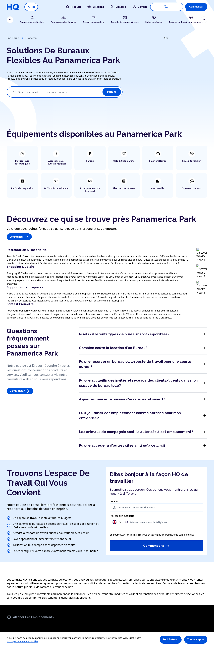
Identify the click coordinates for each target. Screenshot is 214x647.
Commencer (196, 6)
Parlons (111, 92)
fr (31, 7)
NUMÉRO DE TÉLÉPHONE (122, 516)
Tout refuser (171, 639)
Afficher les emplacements (30, 617)
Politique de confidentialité (179, 534)
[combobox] (119, 522)
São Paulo (13, 38)
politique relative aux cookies (22, 641)
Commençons (156, 545)
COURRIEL (115, 502)
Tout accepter (195, 639)
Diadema (31, 38)
